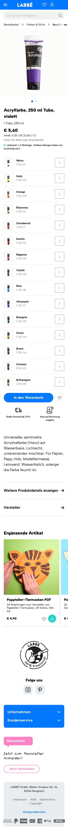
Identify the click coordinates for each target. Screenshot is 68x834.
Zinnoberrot (23, 223)
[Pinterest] (40, 689)
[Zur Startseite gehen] (24, 4)
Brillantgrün (23, 380)
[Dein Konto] (52, 4)
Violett (20, 270)
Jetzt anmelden (22, 769)
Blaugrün (21, 317)
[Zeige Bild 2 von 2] (36, 101)
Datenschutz (47, 799)
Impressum (20, 799)
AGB (33, 799)
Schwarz (21, 364)
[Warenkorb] (60, 4)
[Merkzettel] (44, 4)
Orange (20, 192)
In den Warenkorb (28, 397)
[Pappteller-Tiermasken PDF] (31, 567)
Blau (19, 286)
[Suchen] (60, 15)
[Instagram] (27, 689)
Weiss (20, 160)
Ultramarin (22, 301)
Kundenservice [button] (20, 720)
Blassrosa (22, 207)
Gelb (19, 176)
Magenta (21, 254)
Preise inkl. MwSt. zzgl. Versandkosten (24, 140)
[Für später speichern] (59, 398)
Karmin (20, 239)
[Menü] (5, 4)
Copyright (36, 803)
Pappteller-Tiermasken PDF (29, 600)
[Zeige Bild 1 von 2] (32, 101)
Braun (19, 348)
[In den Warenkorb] (52, 619)
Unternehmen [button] (19, 712)
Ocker (20, 333)
